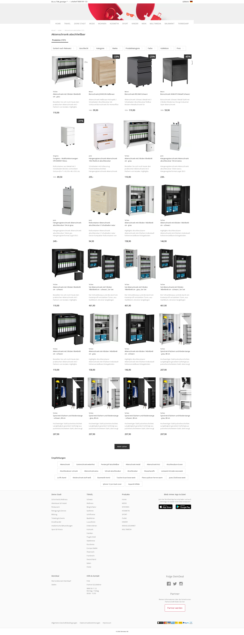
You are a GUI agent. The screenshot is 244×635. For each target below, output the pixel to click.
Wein (144, 24)
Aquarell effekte (134, 484)
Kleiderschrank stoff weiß (82, 478)
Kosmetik (114, 24)
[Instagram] (181, 584)
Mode (92, 24)
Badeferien (91, 518)
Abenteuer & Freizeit (59, 503)
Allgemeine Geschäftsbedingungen (64, 623)
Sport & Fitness (57, 529)
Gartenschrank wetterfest (85, 464)
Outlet (124, 518)
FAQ (88, 581)
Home (58, 24)
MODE (124, 503)
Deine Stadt (80, 24)
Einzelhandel (56, 522)
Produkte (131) (59, 40)
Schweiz (90, 499)
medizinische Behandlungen (62, 526)
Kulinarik (90, 529)
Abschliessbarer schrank (69, 471)
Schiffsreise (91, 514)
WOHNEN (125, 507)
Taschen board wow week (126, 478)
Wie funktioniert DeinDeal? (61, 581)
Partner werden (174, 608)
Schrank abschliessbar (113, 471)
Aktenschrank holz (153, 464)
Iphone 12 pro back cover (112, 484)
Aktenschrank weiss (91, 471)
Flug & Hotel (91, 537)
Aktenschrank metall (133, 464)
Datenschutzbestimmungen (90, 623)
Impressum (107, 623)
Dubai (89, 567)
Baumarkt (169, 24)
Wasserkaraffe (149, 471)
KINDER (125, 522)
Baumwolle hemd (103, 478)
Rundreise (90, 544)
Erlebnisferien (92, 526)
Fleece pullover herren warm (152, 478)
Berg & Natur (91, 507)
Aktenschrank (65, 464)
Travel (67, 24)
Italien (89, 563)
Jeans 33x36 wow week (177, 478)
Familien (90, 533)
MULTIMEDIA (127, 529)
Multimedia (155, 24)
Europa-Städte (92, 548)
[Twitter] (175, 584)
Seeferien (90, 511)
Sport (125, 24)
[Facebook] (169, 584)
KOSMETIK (126, 511)
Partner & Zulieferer (94, 584)
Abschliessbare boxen (175, 464)
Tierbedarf (183, 24)
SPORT (124, 514)
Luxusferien (91, 522)
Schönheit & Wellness (59, 499)
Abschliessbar (132, 471)
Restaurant (55, 507)
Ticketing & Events (58, 518)
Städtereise (91, 541)
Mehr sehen (122, 446)
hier (183, 602)
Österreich (90, 552)
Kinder (135, 24)
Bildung (54, 514)
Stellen (53, 584)
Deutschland (91, 559)
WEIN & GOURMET (129, 526)
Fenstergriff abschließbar (110, 464)
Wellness (90, 503)
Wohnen (102, 24)
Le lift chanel (61, 478)
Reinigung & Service (58, 511)
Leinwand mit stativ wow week (172, 471)
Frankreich (91, 556)
